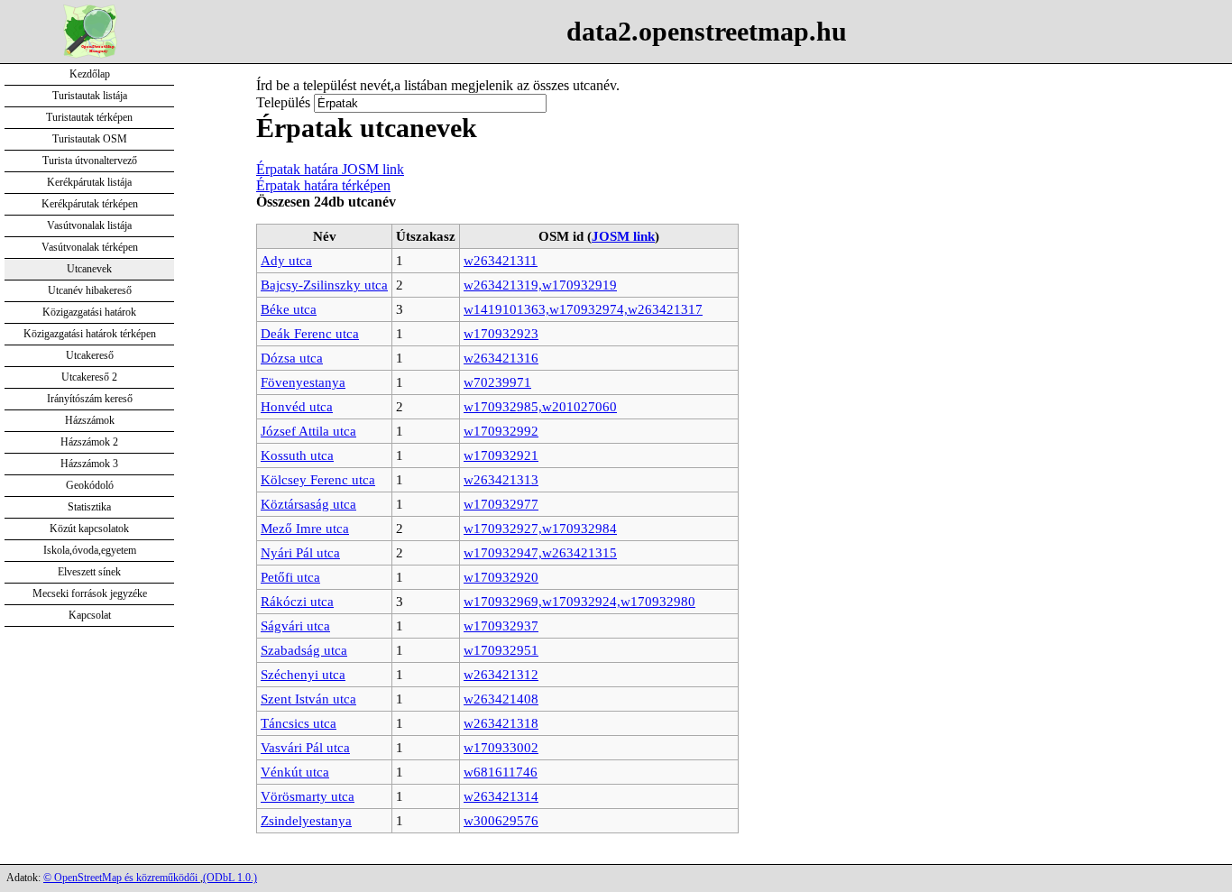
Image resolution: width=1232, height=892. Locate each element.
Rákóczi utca (297, 601)
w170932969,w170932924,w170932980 (579, 601)
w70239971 (497, 382)
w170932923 (501, 333)
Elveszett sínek (89, 572)
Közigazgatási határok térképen (89, 333)
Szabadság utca (304, 650)
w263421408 (501, 698)
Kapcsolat (90, 615)
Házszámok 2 (89, 442)
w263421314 (501, 796)
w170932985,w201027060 (540, 406)
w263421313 (501, 479)
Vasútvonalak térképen (89, 247)
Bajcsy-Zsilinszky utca (324, 284)
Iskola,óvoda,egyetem (89, 550)
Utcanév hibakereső (90, 290)
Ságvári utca (295, 625)
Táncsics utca (298, 723)
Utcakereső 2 (89, 377)
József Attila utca (308, 430)
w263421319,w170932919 (540, 284)
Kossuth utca (297, 455)
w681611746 (501, 771)
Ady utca (286, 260)
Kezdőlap (89, 74)
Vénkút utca (295, 771)
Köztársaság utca (308, 503)
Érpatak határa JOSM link (330, 169)
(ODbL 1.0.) (230, 877)
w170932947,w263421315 (540, 552)
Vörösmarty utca (307, 796)
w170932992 (501, 430)
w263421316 (501, 357)
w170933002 (501, 747)
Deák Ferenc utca (310, 333)
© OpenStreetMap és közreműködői (121, 877)
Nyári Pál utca (300, 552)
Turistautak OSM (89, 139)
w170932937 (501, 625)
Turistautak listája (89, 95)
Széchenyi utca (303, 674)
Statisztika (89, 507)
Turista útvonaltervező (89, 160)
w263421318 (501, 723)
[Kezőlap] (90, 53)
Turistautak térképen (89, 117)
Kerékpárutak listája (89, 182)
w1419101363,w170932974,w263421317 (583, 309)
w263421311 (501, 260)
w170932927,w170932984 (540, 528)
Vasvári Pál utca (305, 747)
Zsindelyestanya (306, 820)
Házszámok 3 (89, 463)
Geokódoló (90, 485)
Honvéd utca (297, 406)
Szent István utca (308, 698)
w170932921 (501, 455)
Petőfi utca (290, 576)
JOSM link (623, 236)
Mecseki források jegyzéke (89, 593)
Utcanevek (89, 268)
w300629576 (501, 820)
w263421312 (501, 674)
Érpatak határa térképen (323, 185)
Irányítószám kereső (90, 398)
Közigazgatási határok (89, 312)
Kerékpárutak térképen (89, 204)
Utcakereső (90, 355)
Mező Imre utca (305, 528)
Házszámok (90, 420)
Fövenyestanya (303, 382)
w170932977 (501, 503)
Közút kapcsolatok (89, 528)
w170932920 (501, 576)
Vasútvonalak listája (89, 225)
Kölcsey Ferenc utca (318, 479)
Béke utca (289, 309)
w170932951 (501, 650)
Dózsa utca (292, 357)
